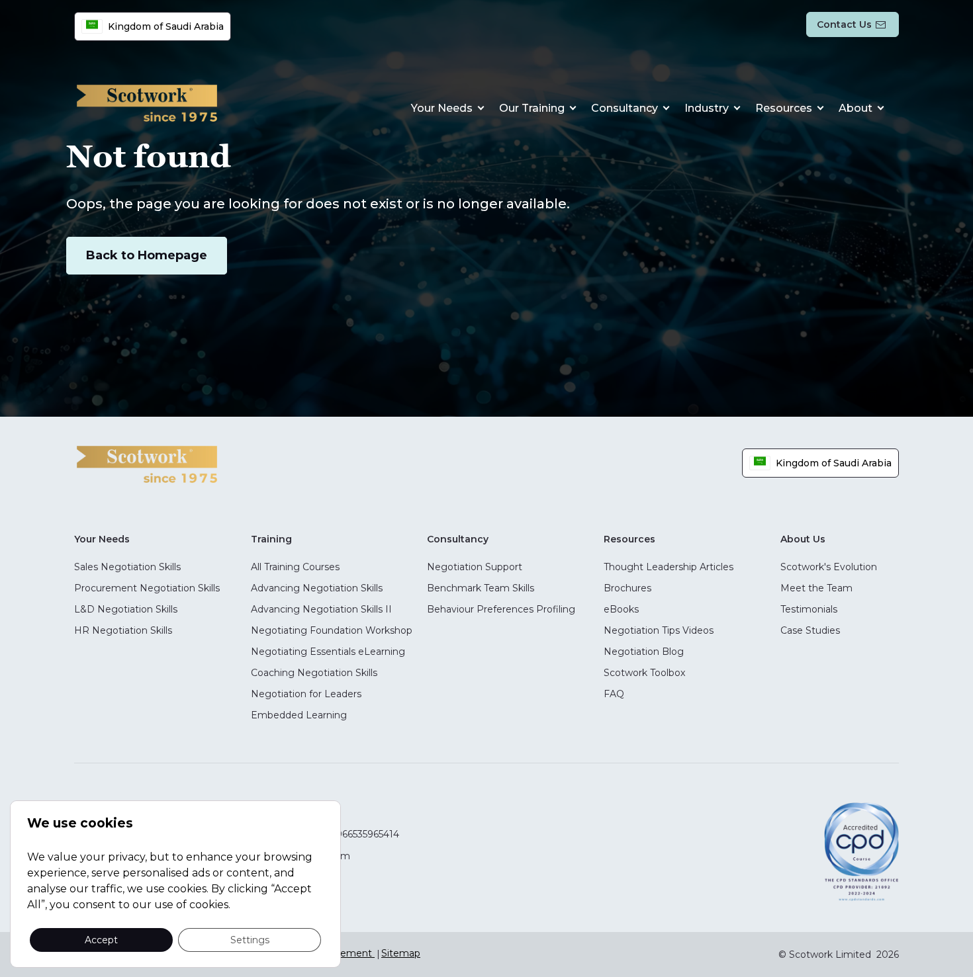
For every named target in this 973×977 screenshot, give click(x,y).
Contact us (844, 24)
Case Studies (810, 630)
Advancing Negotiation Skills (317, 588)
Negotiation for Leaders (306, 694)
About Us (802, 539)
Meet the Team (816, 588)
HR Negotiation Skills (123, 630)
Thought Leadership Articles (668, 567)
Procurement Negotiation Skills (147, 588)
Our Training (532, 108)
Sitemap (400, 953)
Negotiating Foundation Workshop (331, 630)
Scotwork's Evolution (828, 567)
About (855, 108)
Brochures (627, 588)
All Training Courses (295, 567)
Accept (101, 939)
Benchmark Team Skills (480, 588)
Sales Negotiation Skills (127, 567)
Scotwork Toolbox (644, 673)
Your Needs (442, 108)
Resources (783, 108)
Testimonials (808, 609)
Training (271, 539)
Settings (249, 939)
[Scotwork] (147, 463)
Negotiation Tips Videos (659, 630)
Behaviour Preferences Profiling (501, 609)
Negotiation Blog (644, 652)
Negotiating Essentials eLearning (328, 652)
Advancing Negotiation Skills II (321, 609)
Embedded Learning (299, 715)
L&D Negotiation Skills (125, 609)
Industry (706, 108)
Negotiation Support (474, 567)
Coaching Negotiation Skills (314, 673)
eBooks (621, 609)
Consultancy (624, 108)
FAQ (614, 694)
